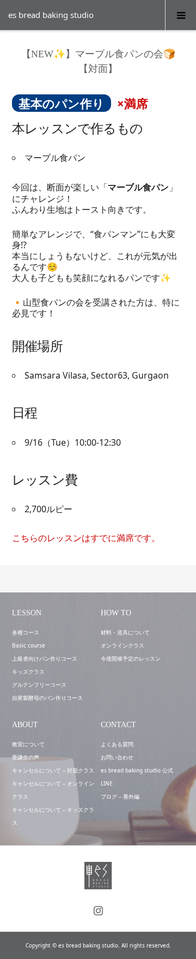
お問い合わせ (117, 757)
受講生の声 (25, 757)
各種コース (25, 632)
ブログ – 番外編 (120, 796)
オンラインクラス (122, 645)
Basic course (28, 645)
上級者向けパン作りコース (44, 658)
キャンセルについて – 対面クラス (53, 770)
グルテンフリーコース (39, 684)
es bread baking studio (51, 14)
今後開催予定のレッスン (131, 658)
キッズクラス (28, 671)
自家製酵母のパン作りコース (47, 698)
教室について (28, 744)
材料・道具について (125, 632)
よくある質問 (117, 744)
